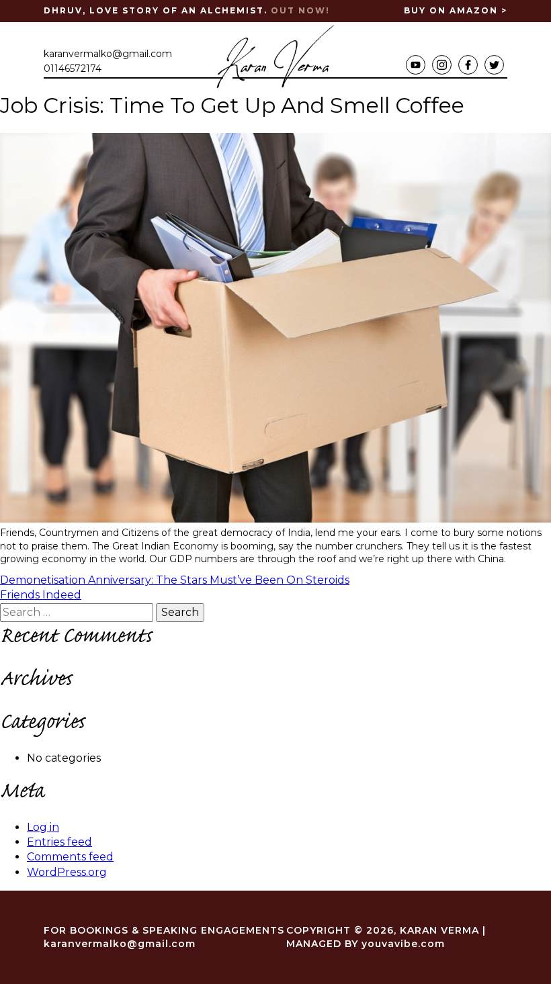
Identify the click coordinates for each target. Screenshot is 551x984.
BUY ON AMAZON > (455, 10)
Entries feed (59, 842)
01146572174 (72, 68)
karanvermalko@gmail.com (108, 54)
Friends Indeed (40, 594)
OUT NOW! (300, 10)
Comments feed (70, 856)
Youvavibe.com (403, 944)
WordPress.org (67, 872)
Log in (43, 827)
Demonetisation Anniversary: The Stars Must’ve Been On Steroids (174, 580)
